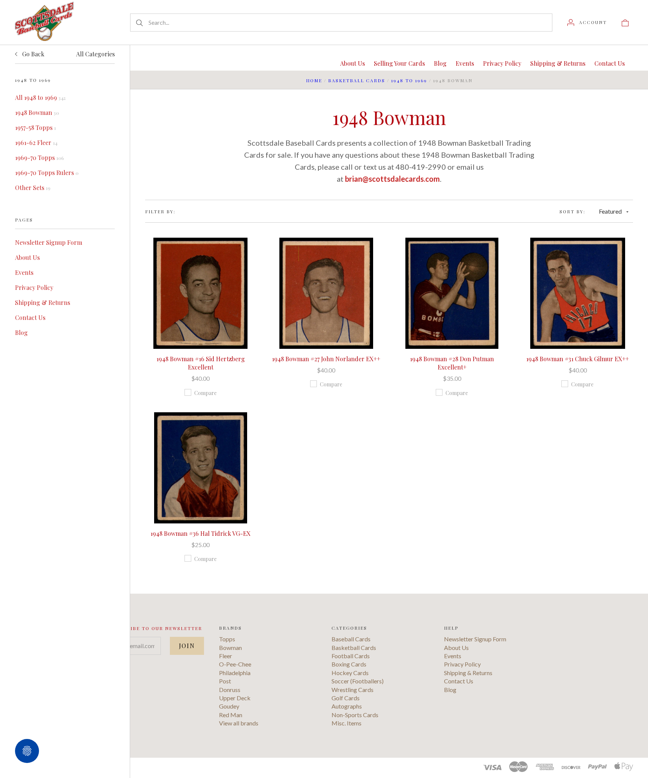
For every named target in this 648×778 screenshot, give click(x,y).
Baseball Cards (351, 638)
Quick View (200, 269)
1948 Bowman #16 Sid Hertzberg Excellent (200, 363)
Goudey (229, 706)
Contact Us (30, 317)
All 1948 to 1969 (40, 97)
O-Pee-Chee (235, 664)
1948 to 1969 (409, 80)
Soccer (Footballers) (358, 681)
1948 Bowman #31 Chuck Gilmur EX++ (577, 359)
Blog (21, 332)
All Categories (95, 54)
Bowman (230, 647)
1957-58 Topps (35, 127)
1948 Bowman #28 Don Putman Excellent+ (452, 363)
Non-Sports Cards (355, 714)
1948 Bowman (37, 112)
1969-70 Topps (39, 157)
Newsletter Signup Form (48, 242)
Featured (610, 211)
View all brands (238, 723)
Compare (205, 393)
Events (24, 272)
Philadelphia (234, 672)
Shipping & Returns (42, 302)
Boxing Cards (349, 664)
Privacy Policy (34, 287)
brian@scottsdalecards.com (392, 178)
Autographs (347, 706)
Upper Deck (234, 697)
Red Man (230, 714)
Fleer (225, 655)
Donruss (229, 689)
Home (314, 80)
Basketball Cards (356, 80)
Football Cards (351, 655)
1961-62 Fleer (36, 142)
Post (225, 681)
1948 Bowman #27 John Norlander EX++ (326, 359)
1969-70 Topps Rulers (46, 172)
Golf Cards (346, 697)
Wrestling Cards (353, 689)
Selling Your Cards (399, 63)
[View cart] (625, 22)
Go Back (32, 54)
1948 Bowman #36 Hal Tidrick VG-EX (200, 533)
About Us (27, 257)
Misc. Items (347, 723)
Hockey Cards (350, 672)
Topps (227, 638)
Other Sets (32, 187)
